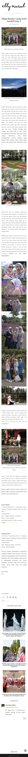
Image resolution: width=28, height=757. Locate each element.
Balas (25, 718)
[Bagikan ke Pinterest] (13, 597)
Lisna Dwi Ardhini (10, 705)
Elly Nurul (17, 755)
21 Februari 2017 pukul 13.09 (11, 707)
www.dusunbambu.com (12, 522)
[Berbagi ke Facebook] (7, 597)
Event (7, 600)
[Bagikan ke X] (10, 597)
